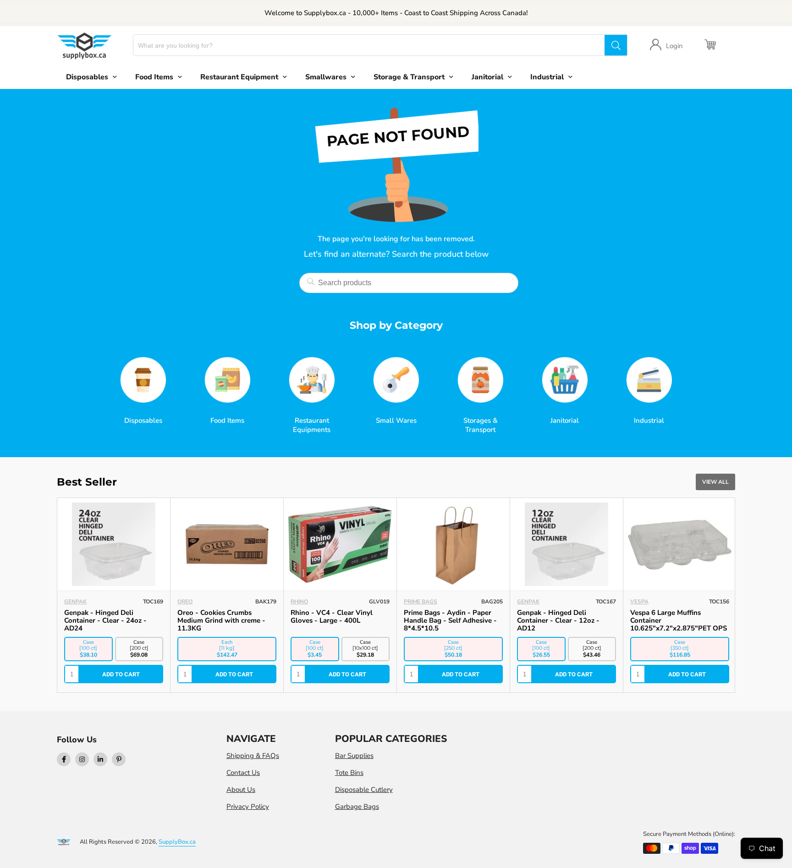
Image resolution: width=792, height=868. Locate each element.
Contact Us (243, 772)
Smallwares (325, 77)
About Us (240, 789)
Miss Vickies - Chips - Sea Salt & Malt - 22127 (678, 616)
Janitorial (487, 77)
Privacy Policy (247, 806)
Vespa (413, 601)
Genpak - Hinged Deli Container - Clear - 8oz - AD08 (566, 616)
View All (715, 482)
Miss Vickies (648, 601)
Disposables (87, 77)
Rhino (73, 601)
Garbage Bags (357, 806)
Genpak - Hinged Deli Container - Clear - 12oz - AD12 (332, 620)
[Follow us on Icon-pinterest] (119, 759)
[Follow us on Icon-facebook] (64, 759)
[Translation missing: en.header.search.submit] (616, 45)
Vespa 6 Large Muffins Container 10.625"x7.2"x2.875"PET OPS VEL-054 (452, 624)
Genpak (302, 601)
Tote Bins (349, 772)
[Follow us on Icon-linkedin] (100, 759)
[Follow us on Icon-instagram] (82, 759)
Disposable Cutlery (364, 789)
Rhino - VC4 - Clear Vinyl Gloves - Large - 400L (105, 616)
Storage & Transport (409, 77)
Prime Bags (194, 601)
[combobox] (369, 45)
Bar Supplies (354, 755)
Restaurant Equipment (239, 77)
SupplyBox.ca (177, 842)
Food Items (154, 77)
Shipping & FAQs (252, 755)
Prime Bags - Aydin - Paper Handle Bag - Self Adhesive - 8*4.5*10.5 (223, 620)
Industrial (547, 77)
